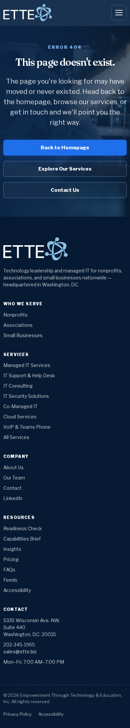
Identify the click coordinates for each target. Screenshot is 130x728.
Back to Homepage (65, 148)
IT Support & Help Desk (29, 375)
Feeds (10, 580)
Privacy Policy (17, 714)
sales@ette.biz (20, 651)
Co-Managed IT (20, 406)
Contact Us (65, 190)
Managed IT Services (26, 365)
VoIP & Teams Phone (27, 427)
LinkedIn (12, 498)
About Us (13, 467)
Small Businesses (23, 335)
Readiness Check (22, 528)
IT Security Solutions (26, 396)
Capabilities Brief (22, 539)
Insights (12, 549)
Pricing (11, 559)
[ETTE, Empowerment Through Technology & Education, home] (27, 13)
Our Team (14, 477)
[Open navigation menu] (119, 12)
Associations (18, 325)
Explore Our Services (64, 169)
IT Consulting (18, 386)
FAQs (9, 569)
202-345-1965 (19, 644)
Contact (12, 488)
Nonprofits (15, 315)
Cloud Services (20, 416)
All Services (16, 437)
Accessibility (17, 590)
